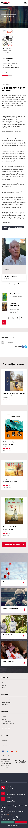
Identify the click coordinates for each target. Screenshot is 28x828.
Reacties (6, 52)
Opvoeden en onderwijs (7, 743)
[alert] (14, 815)
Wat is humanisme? (6, 702)
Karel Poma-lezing (6, 728)
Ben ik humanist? (6, 700)
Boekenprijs (4, 726)
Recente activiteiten (6, 721)
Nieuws (3, 683)
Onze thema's (5, 704)
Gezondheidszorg (6, 745)
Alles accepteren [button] (7, 822)
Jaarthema (4, 740)
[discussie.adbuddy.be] (14, 344)
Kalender (4, 685)
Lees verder (9, 814)
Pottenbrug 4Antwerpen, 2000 (11, 800)
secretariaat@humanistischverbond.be (16, 794)
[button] (14, 825)
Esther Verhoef (9, 58)
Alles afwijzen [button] (21, 822)
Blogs (3, 687)
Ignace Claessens (15, 67)
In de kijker (4, 717)
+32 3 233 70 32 (10, 788)
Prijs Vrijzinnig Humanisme (8, 723)
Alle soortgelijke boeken (12, 545)
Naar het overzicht (8, 16)
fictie (8, 61)
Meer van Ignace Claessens (16, 284)
